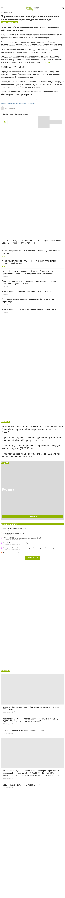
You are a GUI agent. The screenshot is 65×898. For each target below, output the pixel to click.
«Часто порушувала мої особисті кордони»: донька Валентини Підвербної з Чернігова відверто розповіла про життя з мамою (32, 429)
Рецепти (8, 489)
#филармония (22, 103)
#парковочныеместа (12, 103)
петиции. (46, 62)
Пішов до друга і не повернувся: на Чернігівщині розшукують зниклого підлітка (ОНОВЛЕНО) (32, 447)
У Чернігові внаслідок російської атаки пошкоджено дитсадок (29, 309)
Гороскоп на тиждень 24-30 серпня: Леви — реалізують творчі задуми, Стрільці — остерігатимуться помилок (32, 241)
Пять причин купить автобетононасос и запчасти (24, 730)
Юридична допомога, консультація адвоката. (22, 785)
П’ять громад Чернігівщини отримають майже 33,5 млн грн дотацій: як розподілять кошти (31, 455)
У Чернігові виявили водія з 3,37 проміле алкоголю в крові (27, 291)
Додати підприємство (32, 558)
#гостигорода (31, 103)
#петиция (3, 103)
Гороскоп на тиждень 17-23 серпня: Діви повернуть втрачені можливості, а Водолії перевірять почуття (31, 439)
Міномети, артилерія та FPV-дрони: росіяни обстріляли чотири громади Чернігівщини (29, 262)
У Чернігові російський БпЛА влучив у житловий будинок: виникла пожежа (31, 252)
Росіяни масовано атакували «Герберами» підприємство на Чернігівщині (28, 300)
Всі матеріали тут (32, 516)
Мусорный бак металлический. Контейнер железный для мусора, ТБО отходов (31, 708)
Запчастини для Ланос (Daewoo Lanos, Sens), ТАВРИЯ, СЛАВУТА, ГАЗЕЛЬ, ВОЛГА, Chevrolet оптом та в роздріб (30, 720)
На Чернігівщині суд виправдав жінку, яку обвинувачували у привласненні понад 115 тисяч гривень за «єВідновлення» (28, 272)
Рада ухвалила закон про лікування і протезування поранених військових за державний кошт (29, 282)
